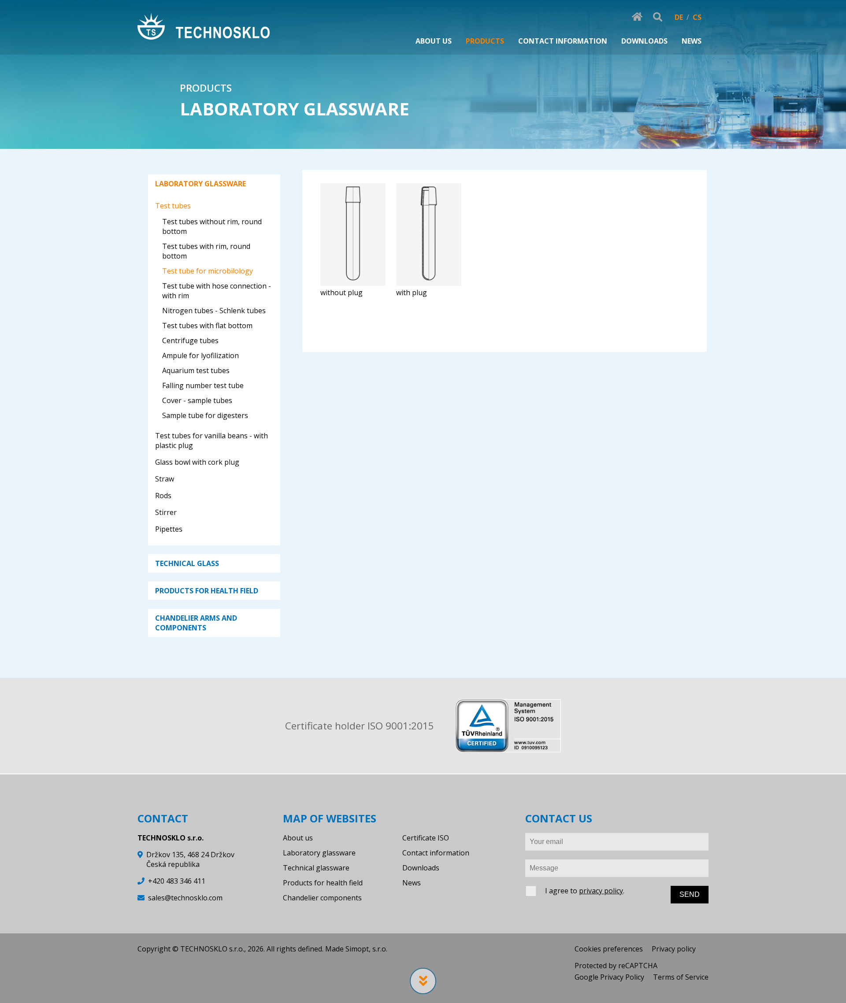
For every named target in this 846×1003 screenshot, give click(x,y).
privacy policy (601, 891)
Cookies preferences (609, 949)
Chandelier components (322, 898)
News (411, 883)
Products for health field (323, 883)
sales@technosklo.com (185, 898)
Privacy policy (674, 949)
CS (697, 17)
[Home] (203, 27)
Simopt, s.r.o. (366, 949)
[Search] (657, 17)
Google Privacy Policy (609, 977)
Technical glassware (316, 868)
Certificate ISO (425, 838)
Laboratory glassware (319, 853)
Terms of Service (681, 977)
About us (298, 838)
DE (679, 17)
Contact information (435, 853)
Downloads (420, 868)
